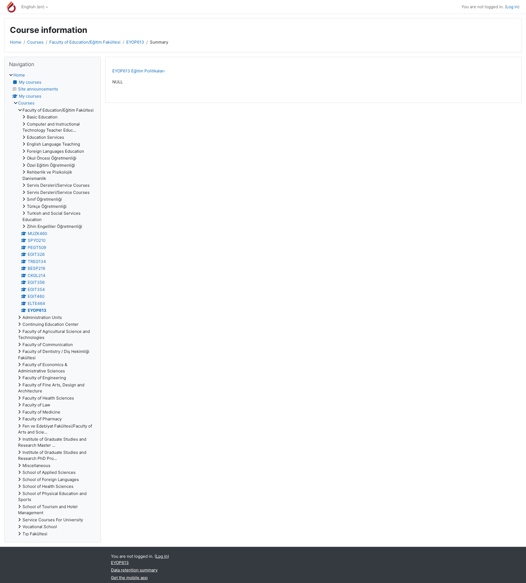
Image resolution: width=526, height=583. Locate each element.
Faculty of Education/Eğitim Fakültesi (85, 42)
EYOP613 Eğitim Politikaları (138, 70)
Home (15, 42)
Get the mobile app (129, 577)
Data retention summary (134, 570)
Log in (512, 6)
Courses (35, 42)
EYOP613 (135, 42)
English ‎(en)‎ (32, 6)
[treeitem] (52, 304)
